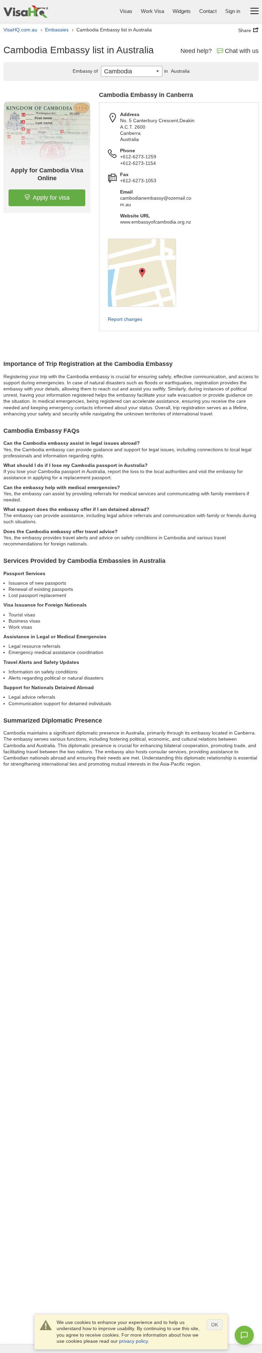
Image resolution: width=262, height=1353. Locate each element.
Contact (208, 11)
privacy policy (133, 1341)
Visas (126, 11)
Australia (177, 71)
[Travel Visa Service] (25, 11)
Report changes (125, 319)
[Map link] (142, 273)
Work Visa (152, 11)
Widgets (182, 11)
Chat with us (242, 50)
